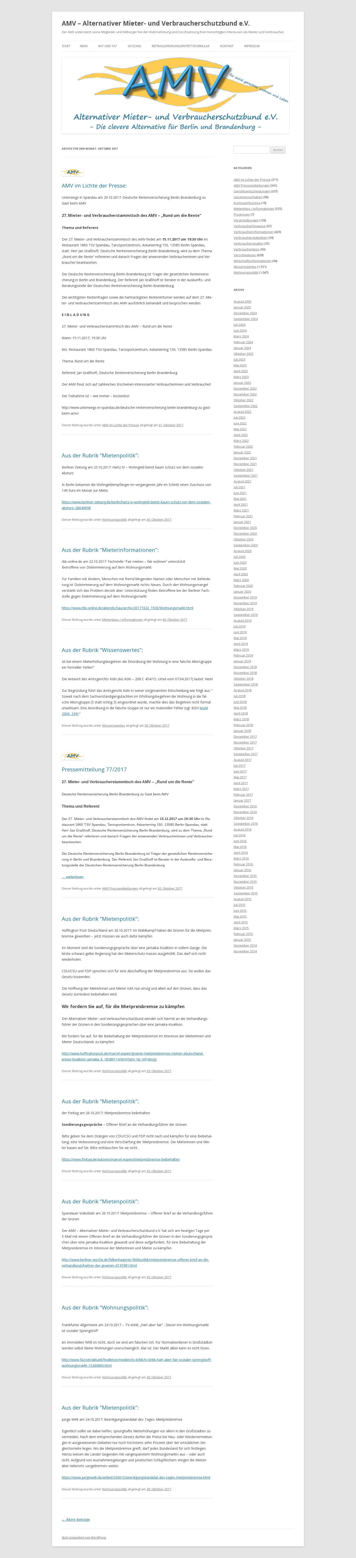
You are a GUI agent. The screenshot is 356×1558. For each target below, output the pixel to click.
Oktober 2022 (243, 400)
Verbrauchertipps (247, 249)
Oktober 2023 (243, 353)
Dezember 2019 (245, 597)
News (84, 46)
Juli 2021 (239, 487)
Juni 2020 (240, 562)
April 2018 (241, 713)
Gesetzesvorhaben (248, 197)
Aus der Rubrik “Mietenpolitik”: (100, 455)
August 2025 (242, 301)
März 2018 (241, 719)
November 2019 (245, 603)
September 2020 (246, 545)
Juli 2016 (239, 835)
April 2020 (241, 574)
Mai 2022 (240, 429)
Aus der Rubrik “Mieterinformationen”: (110, 549)
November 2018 (245, 673)
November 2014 (245, 951)
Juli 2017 (239, 765)
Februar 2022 (243, 446)
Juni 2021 (240, 493)
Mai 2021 (240, 499)
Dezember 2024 (245, 313)
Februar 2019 (243, 655)
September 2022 (246, 406)
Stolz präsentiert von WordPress (84, 1538)
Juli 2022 (239, 417)
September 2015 (246, 893)
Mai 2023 (240, 365)
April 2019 (241, 644)
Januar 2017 (242, 800)
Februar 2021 (243, 516)
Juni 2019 (240, 632)
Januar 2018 (242, 731)
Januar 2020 (242, 591)
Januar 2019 (242, 661)
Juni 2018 (240, 702)
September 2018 (246, 684)
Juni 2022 (240, 423)
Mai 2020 (240, 568)
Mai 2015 (240, 916)
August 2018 (242, 690)
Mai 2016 (240, 847)
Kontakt (226, 46)
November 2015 (245, 881)
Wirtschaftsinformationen (252, 261)
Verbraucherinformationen (253, 232)
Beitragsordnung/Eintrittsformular (180, 46)
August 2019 (242, 620)
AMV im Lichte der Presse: (94, 185)
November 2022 (245, 394)
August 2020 (242, 551)
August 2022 (242, 412)
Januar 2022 (242, 452)
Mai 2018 (240, 707)
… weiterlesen (73, 877)
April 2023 (241, 371)
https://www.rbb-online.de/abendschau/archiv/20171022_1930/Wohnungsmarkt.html (127, 608)
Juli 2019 (239, 626)
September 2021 (246, 475)
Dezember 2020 (245, 528)
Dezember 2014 (245, 945)
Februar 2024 (243, 342)
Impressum (252, 46)
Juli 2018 (239, 696)
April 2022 (241, 435)
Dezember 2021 (245, 458)
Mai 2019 (240, 638)
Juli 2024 (239, 324)
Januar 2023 (242, 382)
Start (66, 46)
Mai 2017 (240, 777)
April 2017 (241, 783)
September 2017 (246, 754)
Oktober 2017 (243, 748)
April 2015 (241, 922)
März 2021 (241, 510)
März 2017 (241, 789)
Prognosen (242, 214)
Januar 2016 (242, 870)
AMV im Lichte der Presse (120, 425)
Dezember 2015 (245, 876)
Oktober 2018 (243, 678)
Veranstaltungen (246, 220)
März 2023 (241, 377)
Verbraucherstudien (248, 243)
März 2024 (241, 336)
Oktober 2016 (243, 818)
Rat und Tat (107, 46)
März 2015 (241, 928)
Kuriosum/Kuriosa (247, 203)
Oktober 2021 (243, 470)
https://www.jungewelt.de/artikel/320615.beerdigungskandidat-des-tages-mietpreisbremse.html (136, 1477)
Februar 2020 (243, 586)
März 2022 (241, 441)
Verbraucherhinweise (250, 226)
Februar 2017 (243, 794)
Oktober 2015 (243, 887)
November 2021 (245, 464)
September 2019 (246, 615)
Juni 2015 (240, 910)
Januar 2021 (242, 522)
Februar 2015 (243, 934)
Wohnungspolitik (114, 519)
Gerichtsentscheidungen (252, 191)
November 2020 (245, 533)
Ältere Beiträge (76, 1519)
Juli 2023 (239, 359)
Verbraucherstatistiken (251, 237)
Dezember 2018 (245, 667)
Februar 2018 (243, 725)
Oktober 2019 (243, 609)
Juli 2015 (239, 905)
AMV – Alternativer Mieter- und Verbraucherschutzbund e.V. (156, 23)
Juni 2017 (240, 771)
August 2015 (242, 899)
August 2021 (242, 481)
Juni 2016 (240, 841)
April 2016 (241, 852)
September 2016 (246, 823)
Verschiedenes (245, 255)
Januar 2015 (242, 939)
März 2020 (241, 580)
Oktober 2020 (243, 539)
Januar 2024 (242, 348)
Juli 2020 (239, 557)
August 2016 (242, 829)
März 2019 (241, 649)
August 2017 (242, 760)
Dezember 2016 (245, 806)
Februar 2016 (243, 864)
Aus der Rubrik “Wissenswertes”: (102, 649)
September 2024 (246, 319)
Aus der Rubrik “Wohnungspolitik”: (105, 1307)
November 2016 (245, 812)
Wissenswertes (113, 725)
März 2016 (241, 858)
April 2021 (241, 504)
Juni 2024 (240, 330)
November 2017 (245, 742)
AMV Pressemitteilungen (120, 888)
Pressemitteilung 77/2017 (94, 769)
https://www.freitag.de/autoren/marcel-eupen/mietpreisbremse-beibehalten (121, 1159)
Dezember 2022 (245, 388)
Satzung (134, 46)
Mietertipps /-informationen (122, 619)
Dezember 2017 (245, 736)
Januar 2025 (242, 307)
